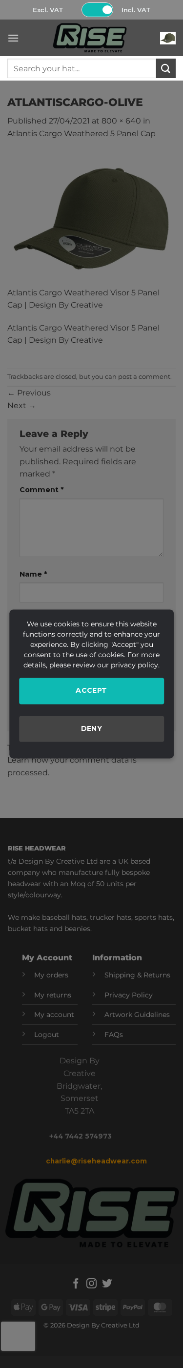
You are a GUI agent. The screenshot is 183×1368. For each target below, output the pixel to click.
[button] (13, 38)
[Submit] (166, 68)
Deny (91, 728)
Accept (91, 690)
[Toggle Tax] (97, 10)
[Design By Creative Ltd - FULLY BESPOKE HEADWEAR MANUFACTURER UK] (89, 38)
